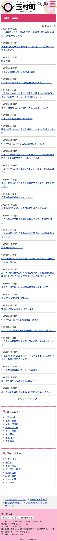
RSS (47, 25)
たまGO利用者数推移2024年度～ (16, 118)
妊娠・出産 (10, 458)
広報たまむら (11, 427)
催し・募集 (10, 430)
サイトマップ (11, 505)
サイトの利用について (15, 499)
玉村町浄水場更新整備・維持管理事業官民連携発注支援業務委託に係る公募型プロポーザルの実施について (27, 274)
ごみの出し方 (11, 417)
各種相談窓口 (11, 437)
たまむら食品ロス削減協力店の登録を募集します (24, 286)
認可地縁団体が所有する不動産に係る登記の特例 (24, 208)
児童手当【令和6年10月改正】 (15, 297)
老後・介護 (10, 479)
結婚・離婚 (10, 475)
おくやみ (9, 482)
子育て (8, 462)
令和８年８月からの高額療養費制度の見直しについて (26, 82)
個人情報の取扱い (13, 502)
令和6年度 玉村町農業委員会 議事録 (20, 319)
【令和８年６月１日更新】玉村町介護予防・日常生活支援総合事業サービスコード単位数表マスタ (27, 95)
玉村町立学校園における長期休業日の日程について (25, 391)
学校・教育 (10, 465)
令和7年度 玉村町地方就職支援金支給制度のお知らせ (28, 330)
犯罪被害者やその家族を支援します (18, 380)
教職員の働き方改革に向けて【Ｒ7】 (18, 308)
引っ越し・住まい (13, 469)
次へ (37, 398)
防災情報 (9, 440)
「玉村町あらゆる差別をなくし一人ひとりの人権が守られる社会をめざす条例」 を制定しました (27, 156)
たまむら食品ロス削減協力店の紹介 (18, 71)
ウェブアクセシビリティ (37, 502)
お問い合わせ (24, 517)
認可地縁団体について (12, 247)
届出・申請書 (11, 423)
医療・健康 (10, 420)
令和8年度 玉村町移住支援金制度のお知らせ (24, 143)
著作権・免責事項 (38, 499)
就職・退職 (10, 472)
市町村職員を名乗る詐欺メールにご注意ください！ (25, 107)
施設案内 (9, 434)
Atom (53, 25)
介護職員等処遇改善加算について (17, 197)
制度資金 (5, 60)
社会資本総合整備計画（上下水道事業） (20, 369)
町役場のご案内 (9, 517)
